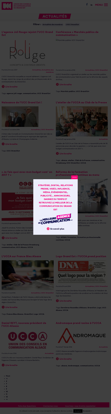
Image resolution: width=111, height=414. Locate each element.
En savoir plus (57, 229)
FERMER (74, 177)
